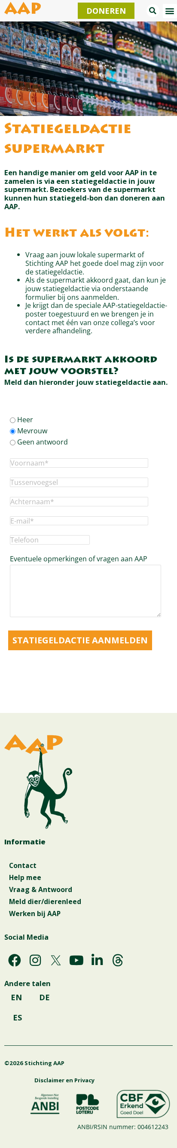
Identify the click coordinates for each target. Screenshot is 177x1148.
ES (17, 1017)
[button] (152, 10)
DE (44, 997)
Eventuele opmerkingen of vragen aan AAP (78, 558)
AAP (22, 10)
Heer (25, 419)
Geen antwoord (42, 442)
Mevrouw (32, 430)
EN (16, 997)
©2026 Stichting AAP (34, 1063)
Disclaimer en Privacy (64, 1080)
